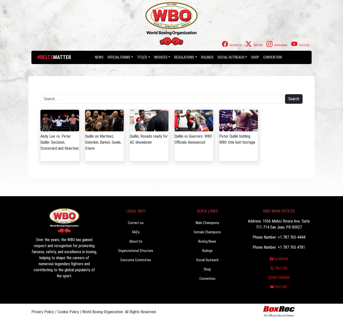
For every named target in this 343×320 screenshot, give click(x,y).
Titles (142, 57)
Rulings (207, 57)
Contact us (136, 223)
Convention (207, 279)
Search (293, 98)
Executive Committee (136, 260)
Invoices (160, 57)
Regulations (184, 57)
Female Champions (207, 232)
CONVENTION (272, 57)
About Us (135, 241)
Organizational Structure (135, 251)
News (99, 57)
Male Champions (207, 223)
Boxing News (207, 241)
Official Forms (118, 57)
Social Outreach (230, 57)
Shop (255, 57)
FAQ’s (136, 232)
